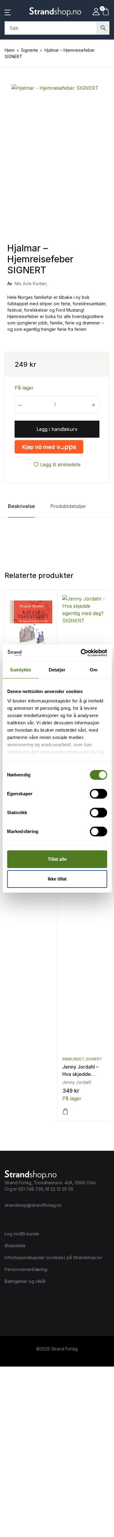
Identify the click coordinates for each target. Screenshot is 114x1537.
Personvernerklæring (26, 1269)
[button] (8, 12)
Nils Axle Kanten (31, 283)
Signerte (29, 50)
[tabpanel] (57, 145)
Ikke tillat (57, 878)
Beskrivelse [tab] (21, 506)
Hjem (10, 50)
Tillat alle (57, 859)
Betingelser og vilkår (25, 1281)
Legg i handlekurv (57, 429)
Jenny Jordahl (76, 1082)
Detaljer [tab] (57, 669)
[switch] (98, 794)
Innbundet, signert (82, 1059)
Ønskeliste (15, 1245)
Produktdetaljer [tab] (68, 506)
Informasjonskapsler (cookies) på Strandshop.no (53, 1257)
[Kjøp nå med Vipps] (49, 447)
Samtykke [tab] (20, 669)
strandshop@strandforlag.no (33, 1205)
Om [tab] (93, 669)
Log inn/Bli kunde (22, 1233)
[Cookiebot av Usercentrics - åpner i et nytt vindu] (81, 653)
